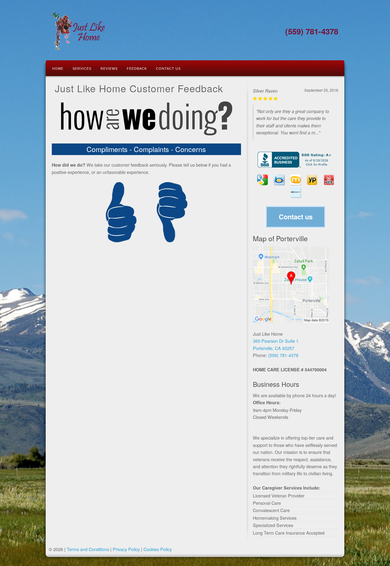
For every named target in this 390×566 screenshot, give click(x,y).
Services (82, 68)
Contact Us (168, 68)
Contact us (296, 216)
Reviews (109, 68)
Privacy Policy (126, 549)
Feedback (137, 68)
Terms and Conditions (88, 549)
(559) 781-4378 (283, 355)
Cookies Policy (158, 549)
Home (57, 68)
